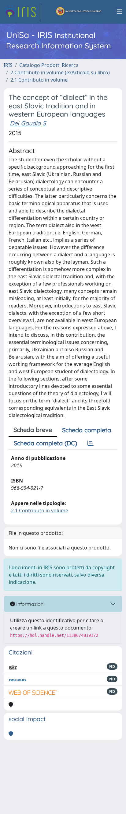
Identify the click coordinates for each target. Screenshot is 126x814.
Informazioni (29, 604)
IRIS (8, 65)
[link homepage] (22, 12)
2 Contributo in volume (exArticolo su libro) (60, 72)
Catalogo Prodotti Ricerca (49, 65)
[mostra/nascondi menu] (119, 12)
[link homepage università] (79, 12)
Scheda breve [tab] (32, 429)
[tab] (90, 443)
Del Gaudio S (28, 123)
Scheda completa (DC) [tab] (45, 443)
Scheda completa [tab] (86, 430)
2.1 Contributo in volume (39, 79)
